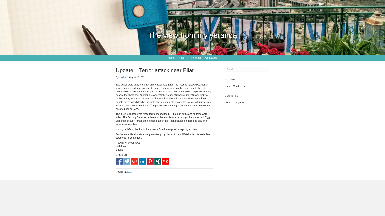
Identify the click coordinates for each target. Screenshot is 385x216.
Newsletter (195, 58)
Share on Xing (157, 161)
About (182, 58)
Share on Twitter (126, 161)
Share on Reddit (165, 161)
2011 (129, 172)
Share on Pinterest (150, 161)
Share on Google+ (134, 161)
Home (171, 58)
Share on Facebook (119, 161)
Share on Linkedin (142, 161)
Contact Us (211, 58)
